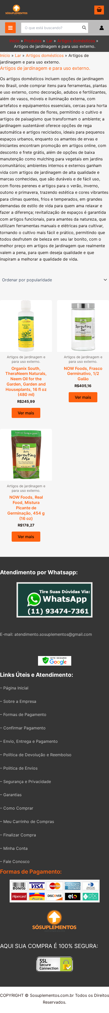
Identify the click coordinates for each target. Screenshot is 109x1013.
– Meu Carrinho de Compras (27, 821)
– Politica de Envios (19, 768)
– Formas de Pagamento (23, 714)
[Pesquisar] (84, 28)
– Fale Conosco (15, 861)
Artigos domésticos (45, 55)
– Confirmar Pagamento (23, 727)
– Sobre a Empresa (18, 701)
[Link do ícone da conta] (101, 28)
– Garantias (11, 794)
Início (5, 55)
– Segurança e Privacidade (25, 781)
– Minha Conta (14, 848)
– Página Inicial (14, 687)
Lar (18, 55)
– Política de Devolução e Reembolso (35, 754)
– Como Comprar (16, 808)
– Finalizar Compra (18, 834)
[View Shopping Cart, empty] (99, 10)
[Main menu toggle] (10, 27)
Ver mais (26, 412)
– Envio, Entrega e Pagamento (29, 741)
